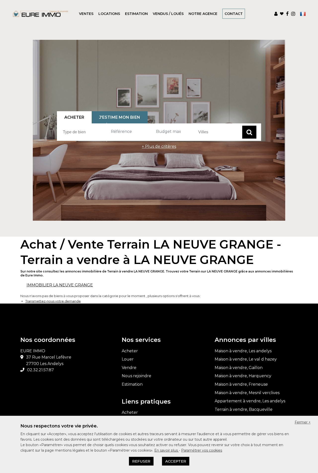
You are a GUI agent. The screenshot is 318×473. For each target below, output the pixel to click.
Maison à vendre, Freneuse (241, 384)
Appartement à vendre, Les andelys (250, 401)
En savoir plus (166, 450)
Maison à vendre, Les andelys (243, 351)
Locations (109, 13)
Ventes (86, 13)
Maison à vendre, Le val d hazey (246, 359)
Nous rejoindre (136, 375)
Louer (128, 359)
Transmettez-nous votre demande (53, 301)
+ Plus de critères (159, 146)
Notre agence (203, 13)
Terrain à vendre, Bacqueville (244, 409)
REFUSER (141, 461)
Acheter (130, 351)
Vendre (129, 367)
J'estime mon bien (119, 117)
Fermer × (303, 422)
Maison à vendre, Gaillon (239, 367)
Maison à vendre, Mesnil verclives (247, 392)
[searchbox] (85, 132)
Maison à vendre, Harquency (243, 375)
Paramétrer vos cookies (201, 450)
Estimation (136, 13)
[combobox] (84, 132)
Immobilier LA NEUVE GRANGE (60, 285)
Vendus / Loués (168, 13)
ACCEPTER (175, 461)
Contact (234, 13)
